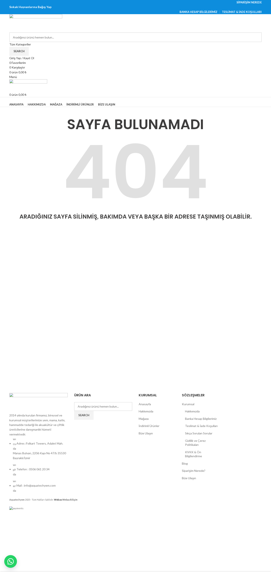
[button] (10, 561)
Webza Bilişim (65, 499)
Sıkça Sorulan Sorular (198, 433)
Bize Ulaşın (146, 433)
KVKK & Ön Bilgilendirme (193, 454)
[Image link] (38, 402)
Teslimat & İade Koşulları (201, 426)
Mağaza (144, 418)
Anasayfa (145, 404)
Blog (185, 463)
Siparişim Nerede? (193, 470)
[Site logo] (35, 23)
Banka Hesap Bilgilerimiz (201, 418)
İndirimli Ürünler (149, 426)
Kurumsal (188, 404)
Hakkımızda (146, 411)
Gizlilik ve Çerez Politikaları (195, 443)
